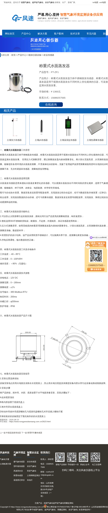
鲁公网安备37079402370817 (59, 507)
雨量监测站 (68, 503)
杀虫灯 (30, 480)
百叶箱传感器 (19, 466)
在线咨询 (51, 104)
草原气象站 (31, 471)
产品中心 (26, 33)
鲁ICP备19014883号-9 (81, 507)
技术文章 (75, 33)
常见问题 (91, 33)
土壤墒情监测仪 (33, 475)
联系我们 (45, 452)
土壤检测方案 (5, 464)
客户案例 (58, 33)
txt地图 (95, 2)
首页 (13, 55)
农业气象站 (31, 466)
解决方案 (42, 33)
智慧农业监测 (33, 453)
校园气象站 (48, 503)
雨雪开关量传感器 (34, 433)
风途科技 (4, 452)
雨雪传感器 (18, 475)
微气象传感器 (19, 462)
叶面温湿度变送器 (13, 433)
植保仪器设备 (35, 55)
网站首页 (9, 33)
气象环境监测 (19, 453)
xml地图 (102, 2)
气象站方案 (4, 459)
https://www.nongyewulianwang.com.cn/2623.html (30, 421)
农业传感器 (49, 55)
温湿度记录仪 (19, 480)
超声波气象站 (58, 503)
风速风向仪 (18, 471)
